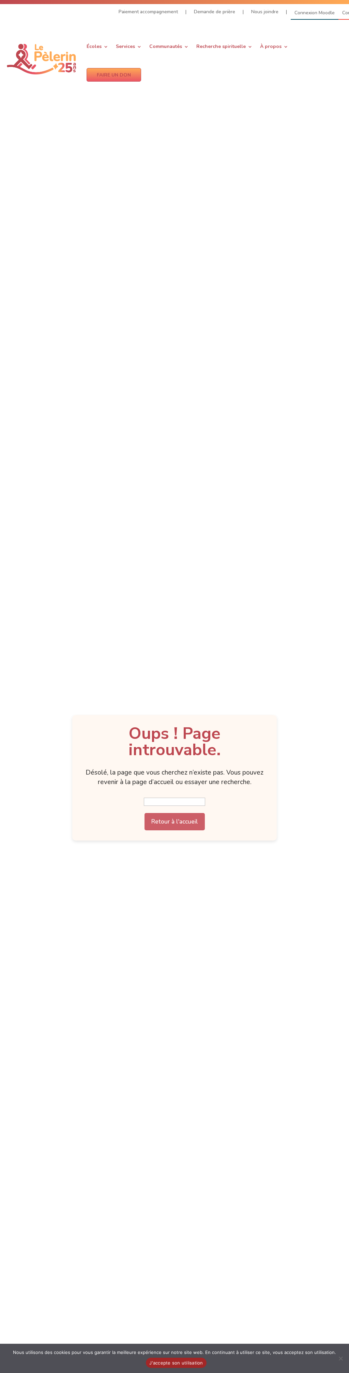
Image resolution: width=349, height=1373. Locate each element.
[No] (340, 1358)
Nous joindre (264, 12)
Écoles (94, 46)
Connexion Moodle (314, 13)
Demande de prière (214, 12)
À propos (271, 46)
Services (125, 46)
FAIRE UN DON (114, 75)
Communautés (165, 46)
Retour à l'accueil (174, 821)
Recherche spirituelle (221, 46)
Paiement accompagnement (148, 12)
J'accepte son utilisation (176, 1363)
